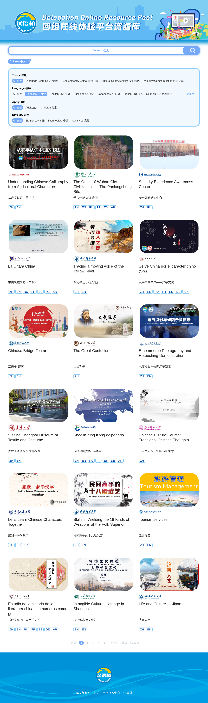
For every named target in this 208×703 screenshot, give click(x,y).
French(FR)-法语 (133, 94)
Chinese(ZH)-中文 (36, 94)
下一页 (114, 642)
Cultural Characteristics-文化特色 (120, 81)
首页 (73, 642)
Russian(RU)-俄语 (84, 94)
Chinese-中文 (20, 61)
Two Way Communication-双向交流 (163, 81)
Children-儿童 (49, 107)
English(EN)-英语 (60, 94)
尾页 (124, 642)
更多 (189, 93)
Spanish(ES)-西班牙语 (159, 94)
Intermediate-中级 (58, 120)
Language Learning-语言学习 (42, 81)
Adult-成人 (32, 107)
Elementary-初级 (35, 120)
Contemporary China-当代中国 (80, 81)
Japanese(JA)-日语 (109, 94)
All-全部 (17, 81)
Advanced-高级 (81, 120)
